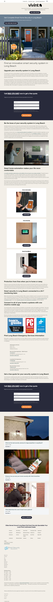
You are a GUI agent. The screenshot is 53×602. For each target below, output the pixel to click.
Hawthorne (32, 532)
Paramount (11, 534)
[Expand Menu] (18, 5)
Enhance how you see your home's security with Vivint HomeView (22, 476)
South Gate (25, 530)
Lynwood (10, 532)
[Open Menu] (4, 1)
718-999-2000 (12, 360)
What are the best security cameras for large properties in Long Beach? (24, 443)
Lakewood (11, 538)
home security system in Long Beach (24, 132)
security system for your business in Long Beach (26, 300)
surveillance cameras (36, 133)
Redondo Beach (19, 538)
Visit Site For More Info (14, 355)
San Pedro (32, 534)
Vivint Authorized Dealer (24, 582)
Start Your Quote (26, 115)
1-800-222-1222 (13, 367)
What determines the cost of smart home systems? (18, 509)
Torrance (10, 530)
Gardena (24, 538)
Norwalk (39, 538)
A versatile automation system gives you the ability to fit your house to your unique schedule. (22, 173)
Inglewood (39, 530)
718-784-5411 (12, 352)
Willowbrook (18, 532)
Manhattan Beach (26, 532)
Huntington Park (33, 530)
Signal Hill (39, 534)
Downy (31, 538)
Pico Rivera (18, 530)
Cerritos (17, 534)
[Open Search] (47, 1)
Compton (39, 532)
